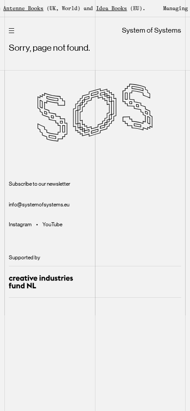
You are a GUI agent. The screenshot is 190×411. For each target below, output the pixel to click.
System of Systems (151, 30)
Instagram (20, 224)
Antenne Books (22, 8)
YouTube (52, 224)
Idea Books (110, 8)
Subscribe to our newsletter (39, 184)
